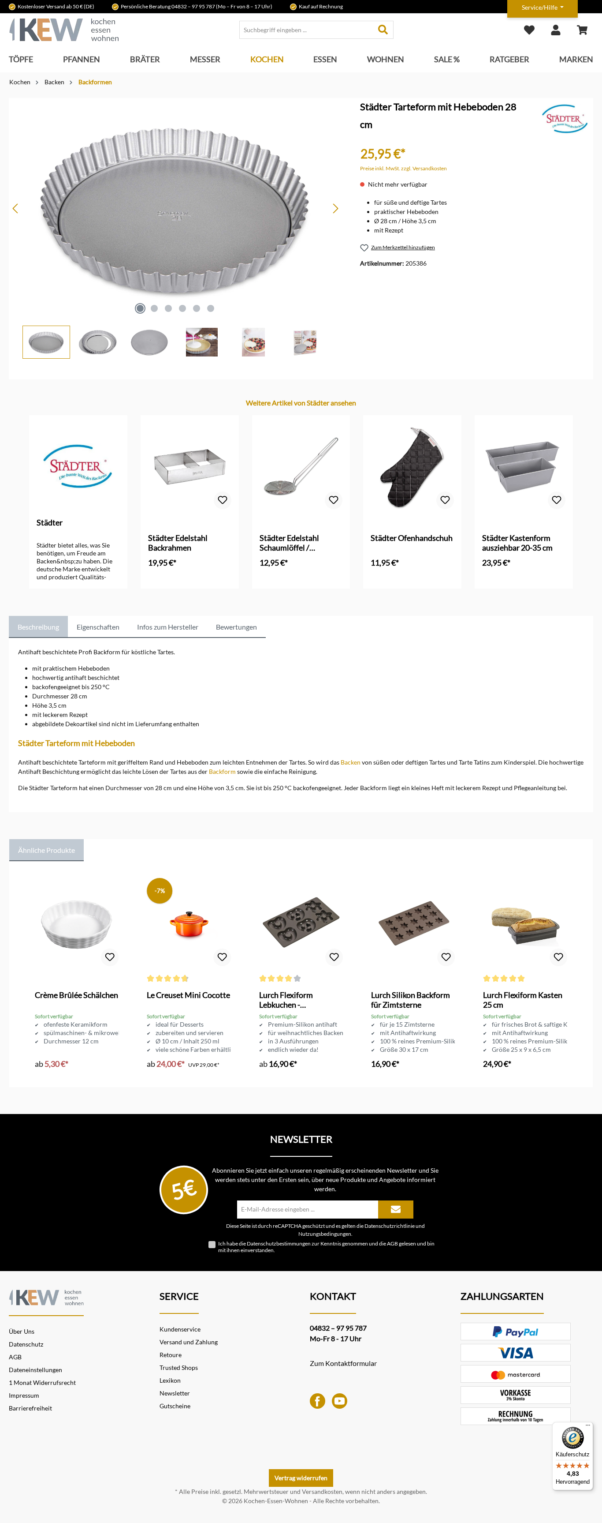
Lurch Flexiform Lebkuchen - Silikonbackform (287, 999)
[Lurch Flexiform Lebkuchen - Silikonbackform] (301, 924)
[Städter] (565, 118)
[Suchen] (383, 30)
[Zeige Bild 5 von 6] (196, 308)
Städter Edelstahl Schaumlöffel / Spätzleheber (289, 542)
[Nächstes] (335, 208)
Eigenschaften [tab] (98, 627)
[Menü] (588, 1427)
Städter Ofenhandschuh (412, 538)
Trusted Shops (179, 1367)
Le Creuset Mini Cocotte (188, 995)
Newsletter (175, 1393)
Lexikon (170, 1380)
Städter (50, 522)
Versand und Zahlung (189, 1342)
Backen (350, 762)
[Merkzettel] (529, 30)
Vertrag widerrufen (301, 1478)
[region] (175, 228)
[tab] (38, 627)
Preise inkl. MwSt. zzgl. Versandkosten (403, 168)
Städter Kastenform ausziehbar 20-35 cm (517, 542)
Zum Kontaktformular (343, 1363)
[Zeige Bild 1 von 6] (140, 308)
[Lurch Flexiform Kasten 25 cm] (525, 924)
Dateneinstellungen (35, 1369)
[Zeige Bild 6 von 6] (210, 308)
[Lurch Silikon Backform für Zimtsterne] (413, 924)
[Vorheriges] (15, 208)
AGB (392, 1243)
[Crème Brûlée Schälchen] (77, 924)
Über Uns (21, 1331)
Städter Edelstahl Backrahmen (178, 542)
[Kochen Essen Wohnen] (46, 1296)
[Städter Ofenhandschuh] (412, 467)
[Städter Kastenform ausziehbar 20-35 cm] (523, 467)
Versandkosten (322, 1491)
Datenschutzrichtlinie (389, 1226)
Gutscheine (175, 1406)
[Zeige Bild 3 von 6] (168, 308)
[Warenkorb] (582, 30)
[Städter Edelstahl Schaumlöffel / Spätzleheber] (301, 467)
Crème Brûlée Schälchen (76, 995)
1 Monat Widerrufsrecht (42, 1382)
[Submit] (395, 1209)
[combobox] (306, 30)
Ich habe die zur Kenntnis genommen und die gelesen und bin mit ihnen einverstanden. (326, 1246)
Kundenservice (180, 1329)
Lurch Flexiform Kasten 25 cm (522, 999)
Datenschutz (26, 1344)
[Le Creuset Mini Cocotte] (188, 924)
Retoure (171, 1354)
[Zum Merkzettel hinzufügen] (222, 500)
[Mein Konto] (556, 30)
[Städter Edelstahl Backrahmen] (189, 467)
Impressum (24, 1395)
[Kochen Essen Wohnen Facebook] (317, 1400)
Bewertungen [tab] (236, 627)
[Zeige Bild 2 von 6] (154, 308)
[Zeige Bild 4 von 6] (182, 308)
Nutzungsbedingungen (324, 1233)
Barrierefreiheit (30, 1408)
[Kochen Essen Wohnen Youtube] (339, 1400)
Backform (222, 771)
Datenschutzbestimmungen (279, 1243)
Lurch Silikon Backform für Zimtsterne (410, 999)
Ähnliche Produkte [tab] (46, 850)
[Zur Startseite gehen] (64, 29)
